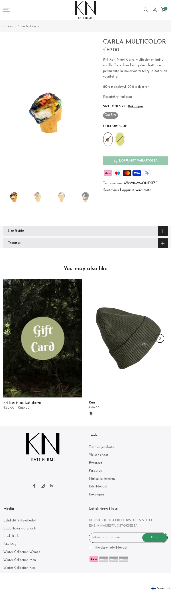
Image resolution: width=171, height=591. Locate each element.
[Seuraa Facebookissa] (34, 485)
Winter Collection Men (19, 560)
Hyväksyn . (112, 547)
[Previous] (11, 338)
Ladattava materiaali (19, 528)
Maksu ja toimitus (102, 479)
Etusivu (8, 26)
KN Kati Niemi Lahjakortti (22, 403)
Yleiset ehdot (98, 455)
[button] (161, 588)
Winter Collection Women (21, 552)
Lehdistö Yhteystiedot (19, 520)
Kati (92, 402)
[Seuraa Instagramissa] (43, 485)
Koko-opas (135, 106)
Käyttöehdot (98, 486)
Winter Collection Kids (19, 568)
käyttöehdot (119, 547)
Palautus (95, 471)
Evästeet (95, 463)
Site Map (10, 544)
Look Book (11, 536)
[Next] (159, 338)
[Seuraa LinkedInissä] (51, 485)
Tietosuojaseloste (101, 447)
